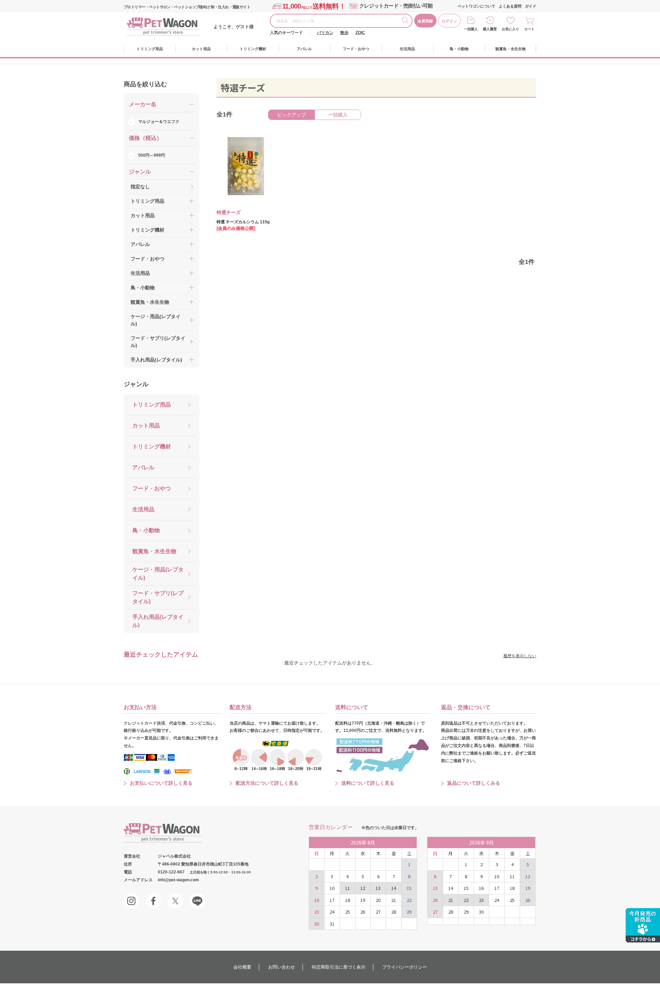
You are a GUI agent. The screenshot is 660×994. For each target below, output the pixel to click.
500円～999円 (151, 155)
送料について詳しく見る (367, 783)
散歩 (344, 32)
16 (316, 900)
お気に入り (510, 29)
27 (378, 911)
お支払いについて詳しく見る (161, 783)
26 (362, 911)
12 (362, 888)
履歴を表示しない (519, 656)
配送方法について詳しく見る (267, 783)
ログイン (449, 21)
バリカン (325, 32)
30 (316, 923)
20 (378, 900)
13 (378, 888)
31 (332, 923)
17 (332, 900)
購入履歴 (490, 29)
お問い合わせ (281, 967)
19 (362, 900)
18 (347, 900)
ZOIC (360, 32)
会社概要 (242, 967)
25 (347, 911)
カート (529, 29)
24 (332, 911)
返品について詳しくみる (473, 783)
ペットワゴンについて (476, 6)
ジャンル (136, 384)
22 (409, 900)
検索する (407, 21)
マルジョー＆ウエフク (158, 121)
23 (316, 911)
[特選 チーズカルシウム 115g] (241, 166)
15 (409, 888)
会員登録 (425, 21)
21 (393, 900)
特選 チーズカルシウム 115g (243, 222)
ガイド (530, 6)
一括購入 (471, 29)
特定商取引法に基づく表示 (338, 967)
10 (332, 888)
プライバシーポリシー (404, 967)
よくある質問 (510, 6)
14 (393, 888)
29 (409, 911)
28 (393, 911)
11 (347, 888)
